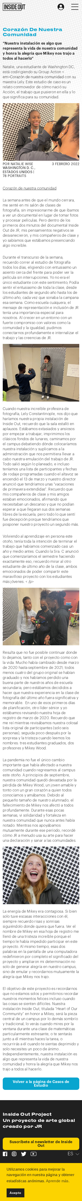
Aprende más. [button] (57, 1181)
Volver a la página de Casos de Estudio (41, 1083)
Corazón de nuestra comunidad (29, 188)
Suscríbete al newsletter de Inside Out (41, 1143)
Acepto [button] (15, 1193)
